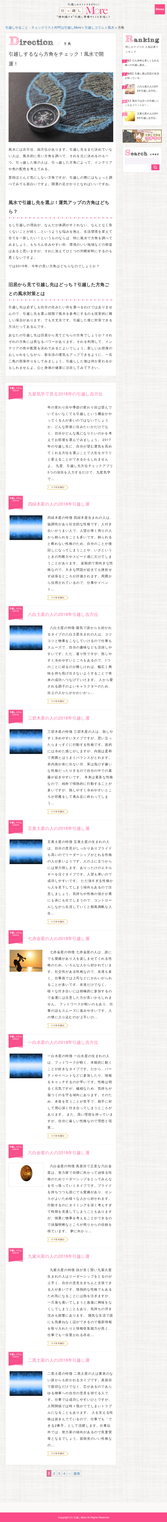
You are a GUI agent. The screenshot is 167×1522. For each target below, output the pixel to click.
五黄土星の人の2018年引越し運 (59, 828)
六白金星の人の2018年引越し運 (59, 1152)
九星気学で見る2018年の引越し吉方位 (65, 394)
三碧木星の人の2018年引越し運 (59, 718)
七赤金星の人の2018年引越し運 (59, 938)
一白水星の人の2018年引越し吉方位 (63, 1042)
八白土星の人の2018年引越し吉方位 (63, 614)
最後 (77, 1473)
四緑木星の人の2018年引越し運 (59, 504)
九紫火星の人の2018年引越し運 (59, 1256)
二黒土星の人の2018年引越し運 (59, 1360)
